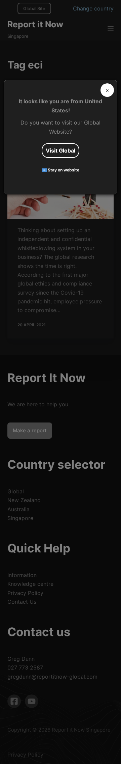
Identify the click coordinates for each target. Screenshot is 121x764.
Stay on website (63, 169)
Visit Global (60, 150)
